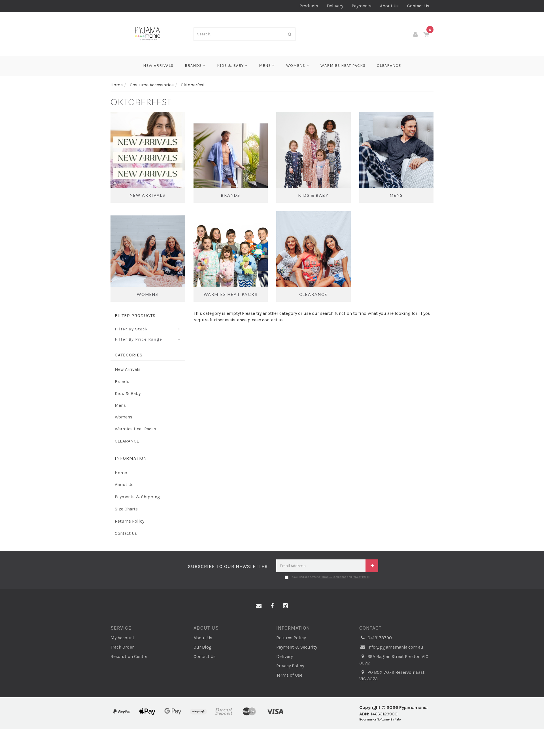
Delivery (335, 5)
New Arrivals (158, 65)
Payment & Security (296, 647)
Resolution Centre (128, 656)
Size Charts (126, 509)
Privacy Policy (360, 577)
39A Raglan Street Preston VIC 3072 (393, 660)
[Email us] (258, 606)
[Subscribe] (372, 565)
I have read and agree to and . (330, 577)
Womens (296, 65)
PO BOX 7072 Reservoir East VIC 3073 (391, 675)
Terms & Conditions (333, 577)
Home (121, 472)
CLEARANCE (389, 65)
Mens (265, 65)
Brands (194, 65)
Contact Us (418, 5)
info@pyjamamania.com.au (394, 647)
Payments (361, 5)
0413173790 (379, 637)
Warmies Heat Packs (343, 65)
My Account (122, 637)
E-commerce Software (374, 719)
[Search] (289, 34)
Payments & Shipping (137, 496)
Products (308, 5)
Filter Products (135, 315)
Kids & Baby (231, 65)
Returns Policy (129, 521)
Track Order (122, 647)
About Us (389, 5)
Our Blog (203, 647)
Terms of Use (289, 675)
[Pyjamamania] (147, 33)
